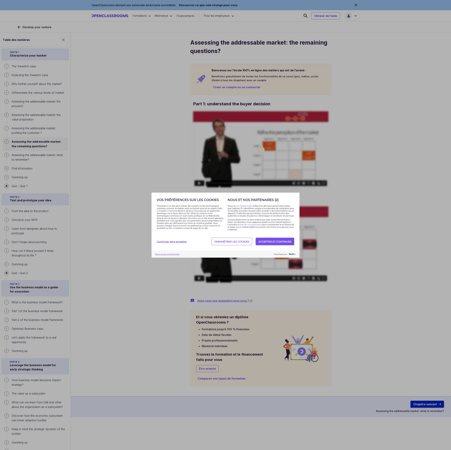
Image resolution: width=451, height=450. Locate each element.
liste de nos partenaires (251, 224)
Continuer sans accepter (172, 241)
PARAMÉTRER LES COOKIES (231, 241)
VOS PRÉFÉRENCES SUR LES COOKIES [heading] (188, 200)
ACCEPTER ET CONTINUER (274, 241)
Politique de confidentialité (167, 254)
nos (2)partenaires (244, 205)
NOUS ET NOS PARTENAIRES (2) (253, 200)
